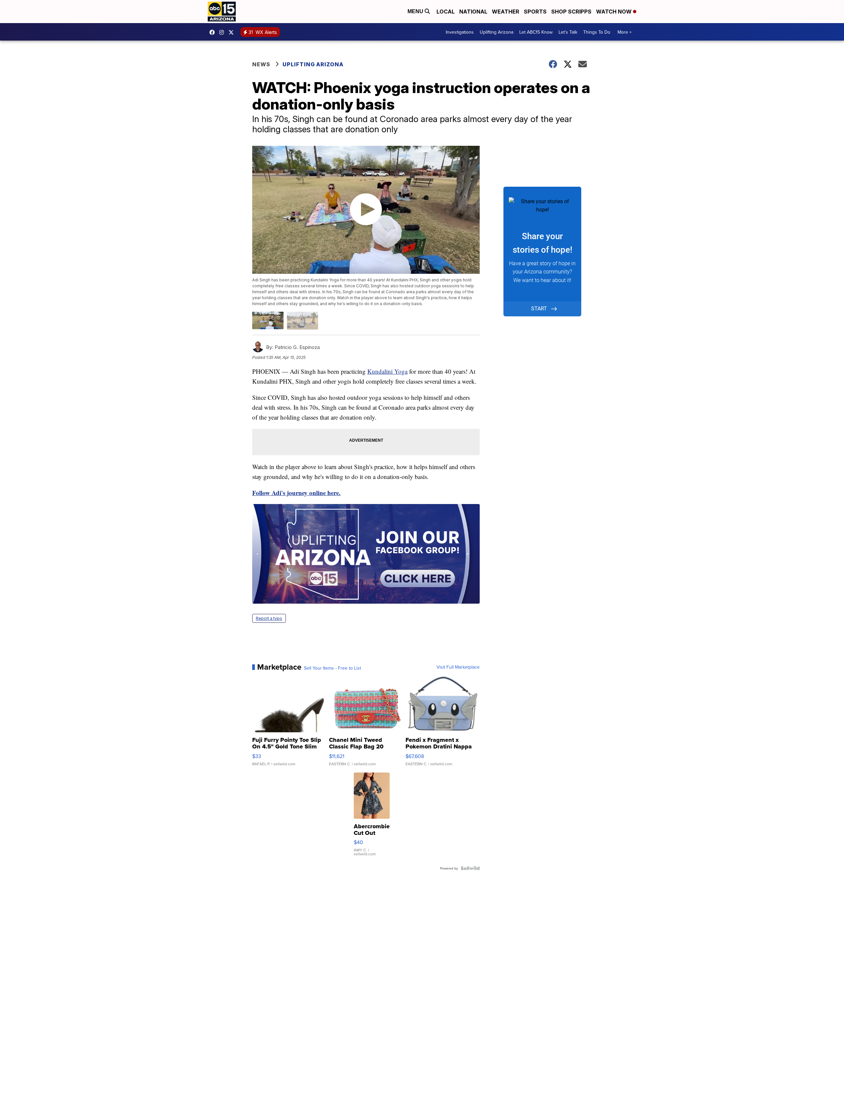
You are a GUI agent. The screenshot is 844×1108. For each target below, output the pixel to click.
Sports (535, 11)
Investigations (460, 32)
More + (625, 32)
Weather (505, 11)
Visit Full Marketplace (458, 667)
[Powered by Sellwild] (470, 868)
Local (446, 11)
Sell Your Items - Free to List (332, 668)
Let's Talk (567, 32)
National (473, 11)
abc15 (213, 32)
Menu (416, 11)
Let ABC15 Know (536, 32)
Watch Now (614, 11)
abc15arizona (223, 32)
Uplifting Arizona (496, 32)
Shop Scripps (571, 11)
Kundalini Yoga (387, 371)
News (261, 64)
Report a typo (269, 618)
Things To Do (596, 32)
